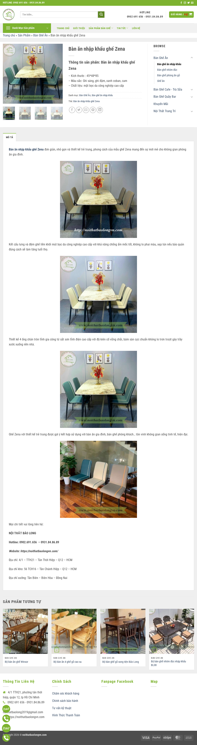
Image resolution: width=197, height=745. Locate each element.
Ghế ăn (161, 81)
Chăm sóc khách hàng (65, 693)
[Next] (56, 74)
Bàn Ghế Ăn (40, 35)
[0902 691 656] (6, 709)
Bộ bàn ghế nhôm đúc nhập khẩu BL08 (168, 663)
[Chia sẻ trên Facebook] (72, 110)
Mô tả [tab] (9, 137)
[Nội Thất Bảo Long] (8, 14)
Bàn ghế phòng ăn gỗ (168, 75)
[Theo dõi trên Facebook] (181, 3)
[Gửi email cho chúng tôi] (192, 3)
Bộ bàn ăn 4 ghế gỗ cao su (67, 662)
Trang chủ (63, 28)
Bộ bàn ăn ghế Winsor (16, 662)
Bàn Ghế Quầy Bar (165, 96)
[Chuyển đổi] (191, 57)
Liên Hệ (136, 28)
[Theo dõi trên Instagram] (185, 3)
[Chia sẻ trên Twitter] (79, 110)
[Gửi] (101, 14)
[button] (181, 14)
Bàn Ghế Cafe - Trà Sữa (168, 89)
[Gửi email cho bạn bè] (86, 110)
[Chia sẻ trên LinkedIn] (100, 110)
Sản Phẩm (24, 35)
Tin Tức (121, 28)
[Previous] (8, 74)
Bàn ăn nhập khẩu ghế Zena (86, 101)
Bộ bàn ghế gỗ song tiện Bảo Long (120, 662)
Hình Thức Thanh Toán (66, 715)
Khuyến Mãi (161, 104)
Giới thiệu (79, 28)
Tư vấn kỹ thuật (61, 708)
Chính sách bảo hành (65, 701)
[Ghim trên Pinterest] (93, 110)
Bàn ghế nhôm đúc (167, 69)
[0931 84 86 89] (6, 728)
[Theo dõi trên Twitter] (188, 3)
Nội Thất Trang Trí (165, 111)
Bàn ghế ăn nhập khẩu (102, 95)
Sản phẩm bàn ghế (100, 28)
